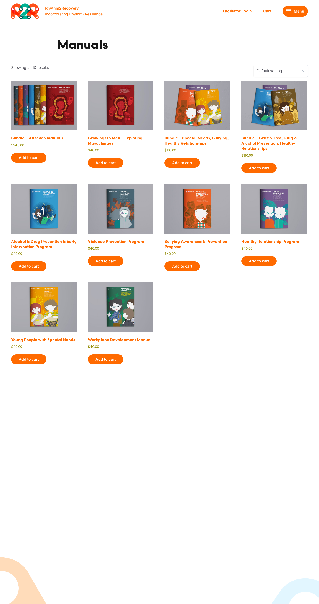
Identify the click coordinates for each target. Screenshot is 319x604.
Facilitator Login (237, 11)
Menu (299, 11)
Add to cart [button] (29, 157)
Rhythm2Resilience (86, 14)
